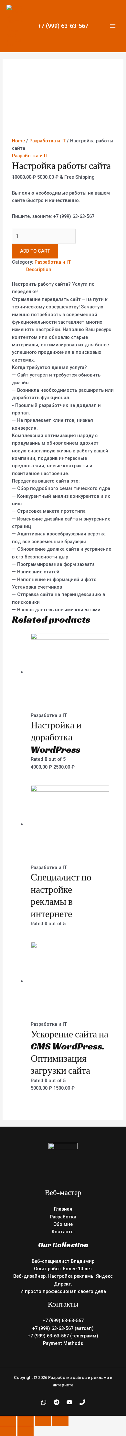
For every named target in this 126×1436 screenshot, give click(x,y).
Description (38, 269)
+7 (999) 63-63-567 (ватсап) (63, 1328)
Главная (63, 1209)
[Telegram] (56, 1402)
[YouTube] (69, 1402)
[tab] (70, 269)
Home (18, 141)
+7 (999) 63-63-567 (63, 25)
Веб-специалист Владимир (63, 1261)
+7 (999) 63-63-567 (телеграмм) (63, 1336)
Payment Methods (63, 1343)
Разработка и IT (47, 141)
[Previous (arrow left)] (8, 1431)
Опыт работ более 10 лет (63, 1269)
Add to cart (35, 251)
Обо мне (63, 1224)
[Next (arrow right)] (25, 1431)
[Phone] (82, 1402)
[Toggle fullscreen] (43, 1421)
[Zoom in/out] (60, 1421)
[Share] (25, 1421)
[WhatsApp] (44, 1402)
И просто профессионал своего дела (63, 1291)
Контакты (63, 1232)
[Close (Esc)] (8, 1421)
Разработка (63, 1217)
